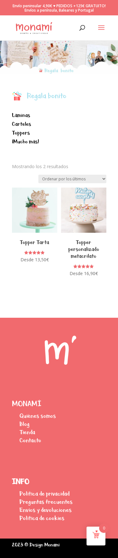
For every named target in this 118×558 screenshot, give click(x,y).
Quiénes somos (38, 416)
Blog (25, 424)
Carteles (21, 124)
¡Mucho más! (25, 141)
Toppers (21, 132)
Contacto (30, 440)
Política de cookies (42, 518)
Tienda (27, 432)
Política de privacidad (45, 493)
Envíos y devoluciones (46, 510)
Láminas (21, 115)
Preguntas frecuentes (46, 502)
